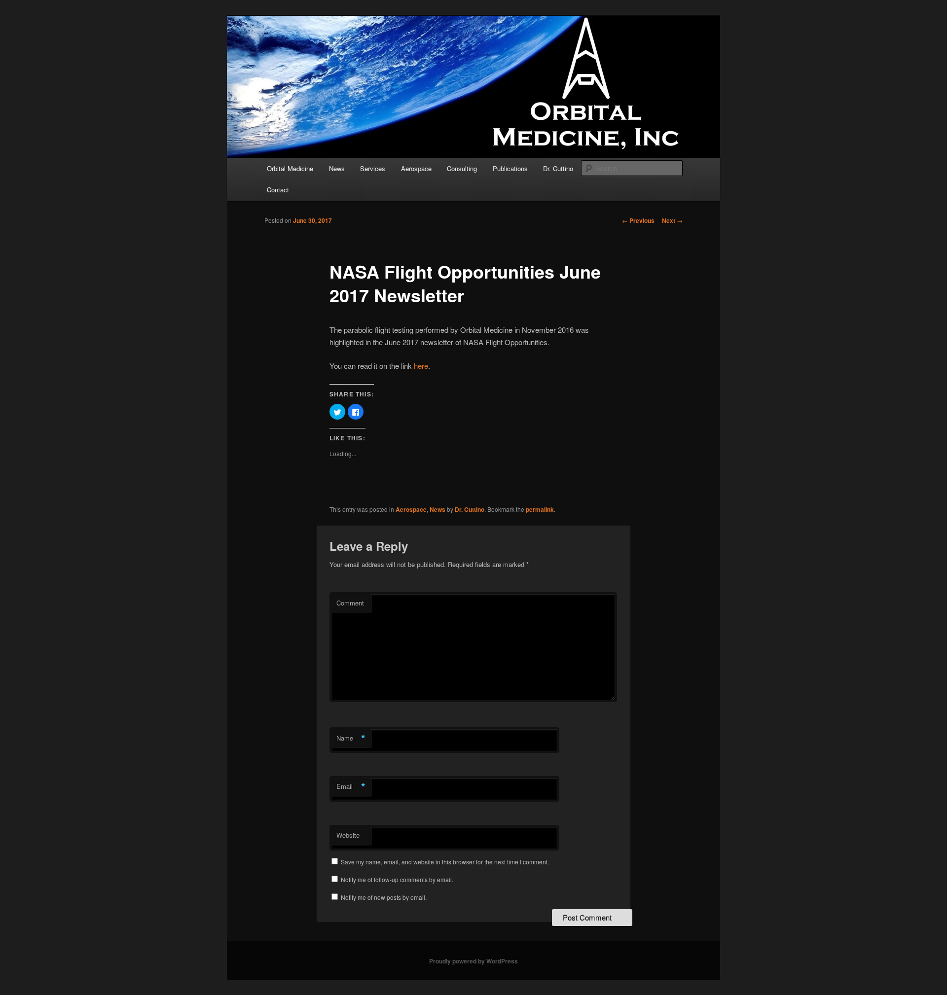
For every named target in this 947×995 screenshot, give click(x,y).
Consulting (462, 168)
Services (372, 168)
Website (348, 835)
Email (350, 786)
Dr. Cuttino (558, 168)
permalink (540, 509)
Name (350, 738)
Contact (278, 189)
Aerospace (416, 168)
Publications (510, 168)
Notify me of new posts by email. (384, 897)
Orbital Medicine (290, 168)
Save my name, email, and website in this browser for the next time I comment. (445, 861)
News (337, 168)
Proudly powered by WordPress (473, 961)
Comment (350, 602)
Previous (638, 220)
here (421, 365)
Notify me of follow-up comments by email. (397, 879)
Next (672, 220)
